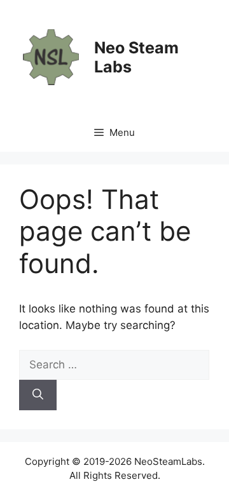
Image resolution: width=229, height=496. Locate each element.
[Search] (38, 395)
